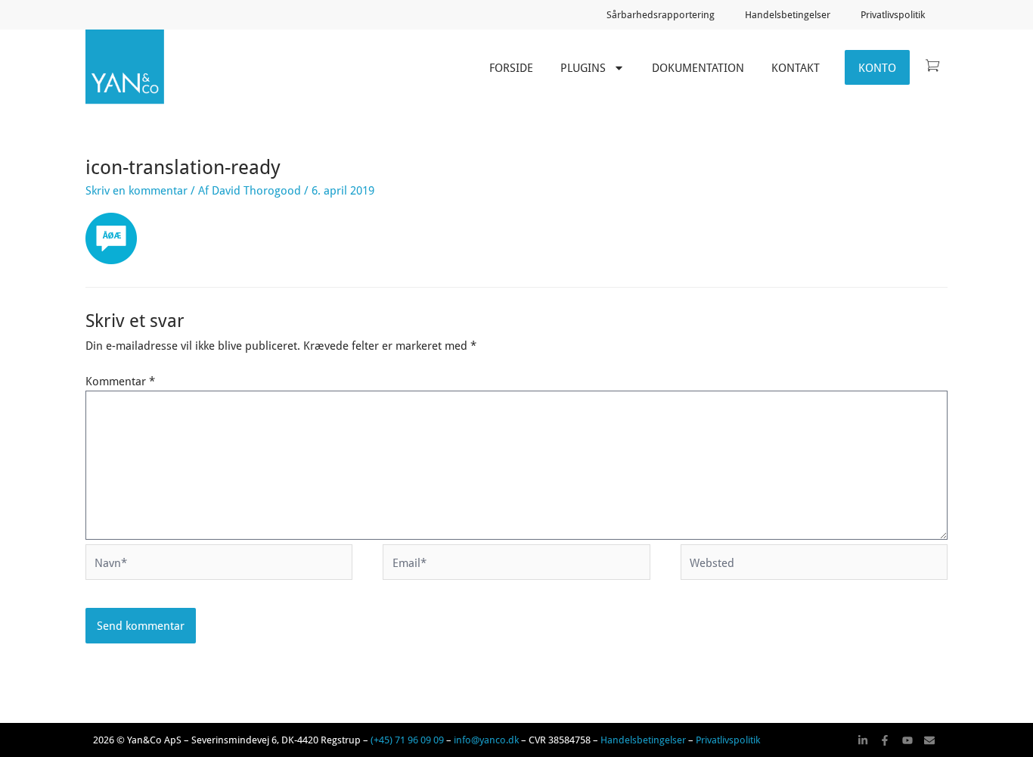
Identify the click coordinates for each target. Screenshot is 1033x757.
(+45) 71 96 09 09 (407, 739)
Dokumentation (698, 67)
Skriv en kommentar (136, 190)
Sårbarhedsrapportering (660, 14)
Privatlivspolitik (893, 14)
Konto (877, 67)
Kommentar (120, 380)
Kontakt (795, 67)
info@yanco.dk (486, 739)
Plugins (583, 67)
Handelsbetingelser (787, 14)
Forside (511, 67)
